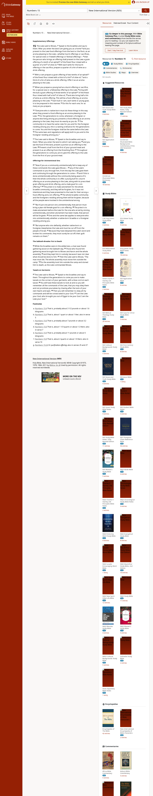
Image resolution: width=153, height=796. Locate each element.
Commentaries (112, 746)
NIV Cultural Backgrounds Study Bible (109, 347)
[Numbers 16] (96, 191)
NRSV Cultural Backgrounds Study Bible (109, 658)
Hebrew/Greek (120, 23)
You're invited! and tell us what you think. (78, 2)
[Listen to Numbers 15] (53, 23)
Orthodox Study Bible (126, 657)
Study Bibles (110, 193)
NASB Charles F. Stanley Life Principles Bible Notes (108, 282)
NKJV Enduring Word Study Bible (108, 535)
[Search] (145, 10)
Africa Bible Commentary (107, 772)
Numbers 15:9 (41, 333)
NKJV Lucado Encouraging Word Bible (109, 566)
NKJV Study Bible (126, 596)
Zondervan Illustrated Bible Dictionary (108, 178)
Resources (107, 23)
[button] (140, 2)
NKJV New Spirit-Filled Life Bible (108, 597)
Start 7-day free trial (115, 50)
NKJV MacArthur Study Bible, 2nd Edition (126, 566)
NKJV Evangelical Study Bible (126, 535)
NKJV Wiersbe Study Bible (107, 627)
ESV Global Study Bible (126, 219)
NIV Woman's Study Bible (107, 471)
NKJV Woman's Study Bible (125, 627)
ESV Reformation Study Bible (108, 250)
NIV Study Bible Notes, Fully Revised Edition (126, 110)
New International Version (45, 358)
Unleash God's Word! (72, 379)
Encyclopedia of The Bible (108, 730)
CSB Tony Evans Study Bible (108, 219)
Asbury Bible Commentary (125, 772)
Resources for (114, 59)
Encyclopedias (111, 704)
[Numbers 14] (26, 191)
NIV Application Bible (108, 141)
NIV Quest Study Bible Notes (108, 408)
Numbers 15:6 (41, 320)
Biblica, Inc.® (55, 365)
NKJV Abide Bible (126, 470)
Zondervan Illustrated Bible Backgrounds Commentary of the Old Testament (127, 144)
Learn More (133, 50)
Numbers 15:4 (41, 308)
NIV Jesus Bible (125, 377)
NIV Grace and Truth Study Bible (108, 109)
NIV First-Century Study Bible (126, 346)
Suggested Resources (114, 83)
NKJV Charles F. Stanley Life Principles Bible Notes (108, 503)
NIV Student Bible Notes (127, 408)
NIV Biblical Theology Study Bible (108, 315)
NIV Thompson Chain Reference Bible (126, 439)
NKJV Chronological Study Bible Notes (127, 501)
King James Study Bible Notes (126, 250)
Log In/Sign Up (142, 2)
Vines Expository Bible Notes (108, 690)
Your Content (132, 23)
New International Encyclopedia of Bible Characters (127, 731)
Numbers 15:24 (41, 345)
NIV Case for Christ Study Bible (127, 314)
